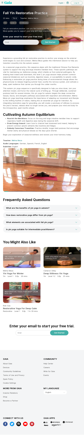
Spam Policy (8, 379)
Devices (6, 367)
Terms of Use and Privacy (13, 375)
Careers (47, 367)
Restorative (7, 311)
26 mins (24, 276)
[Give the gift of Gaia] (67, 3)
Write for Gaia (49, 371)
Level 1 (10, 276)
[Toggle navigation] (2, 2)
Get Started (50, 42)
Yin (4, 276)
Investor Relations (10, 393)
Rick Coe (6, 306)
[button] (42, 208)
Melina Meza (33, 18)
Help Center (48, 364)
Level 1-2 (51, 276)
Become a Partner (10, 401)
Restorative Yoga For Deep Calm (20, 308)
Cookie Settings (9, 383)
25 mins (66, 276)
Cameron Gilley (50, 271)
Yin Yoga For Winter (13, 273)
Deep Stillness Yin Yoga (56, 273)
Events (46, 375)
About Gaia (7, 364)
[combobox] (55, 392)
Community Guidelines (12, 371)
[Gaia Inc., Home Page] (8, 2)
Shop (5, 397)
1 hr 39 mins (33, 311)
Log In (76, 3)
